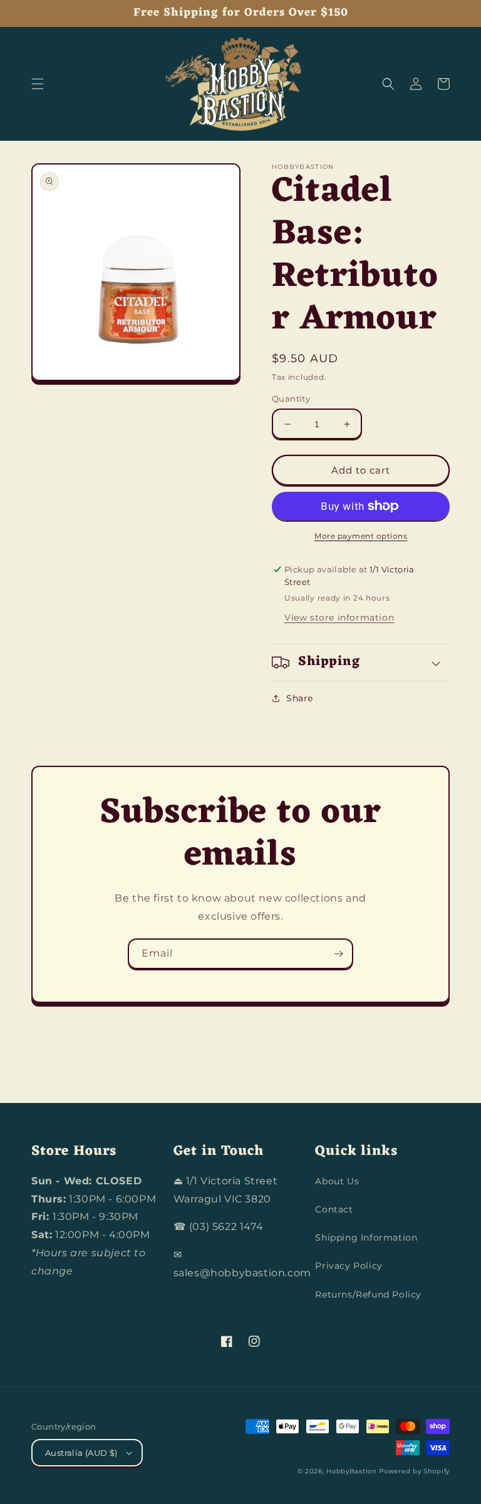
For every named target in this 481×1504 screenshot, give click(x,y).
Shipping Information (366, 1237)
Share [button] (299, 698)
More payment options (360, 536)
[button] (37, 84)
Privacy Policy (348, 1265)
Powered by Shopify (414, 1471)
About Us (337, 1181)
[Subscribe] (338, 953)
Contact (334, 1209)
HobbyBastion (351, 1471)
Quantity (291, 399)
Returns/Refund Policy (368, 1294)
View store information (339, 617)
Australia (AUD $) (81, 1453)
